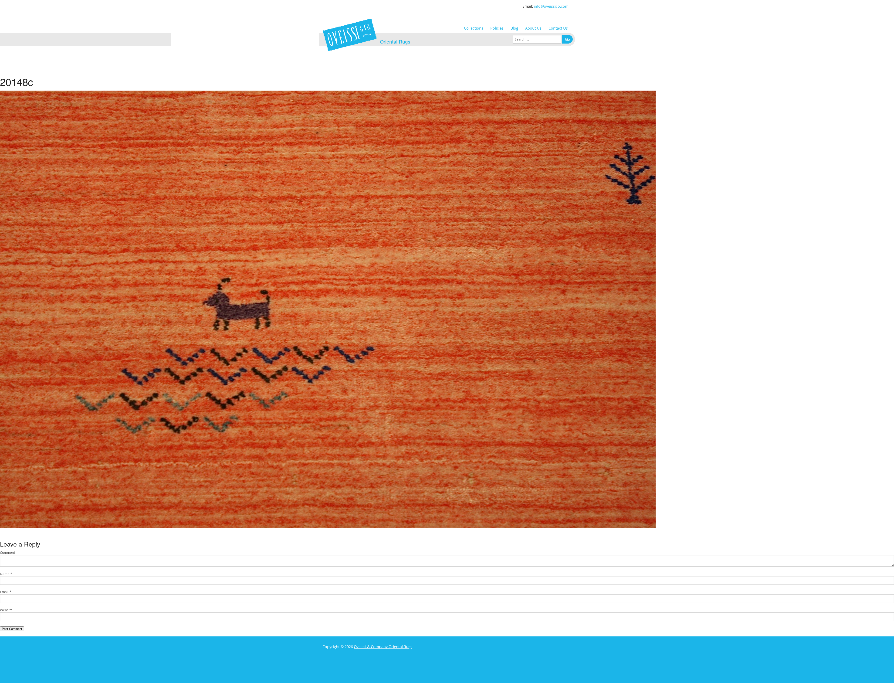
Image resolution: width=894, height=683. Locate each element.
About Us (533, 28)
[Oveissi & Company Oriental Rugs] (350, 34)
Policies (497, 28)
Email (5, 592)
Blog (514, 28)
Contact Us (558, 28)
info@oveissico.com (551, 6)
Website (6, 610)
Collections (473, 28)
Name (6, 573)
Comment (7, 552)
